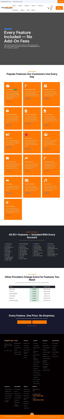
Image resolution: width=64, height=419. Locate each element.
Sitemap (58, 416)
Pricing (28, 10)
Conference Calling (49, 162)
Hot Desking (9, 184)
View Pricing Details (32, 325)
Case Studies (15, 10)
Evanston (54, 354)
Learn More (8, 101)
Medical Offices (45, 345)
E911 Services (26, 393)
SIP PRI (25, 357)
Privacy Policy (26, 408)
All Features (35, 343)
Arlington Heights (55, 352)
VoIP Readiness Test (8, 393)
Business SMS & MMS (11, 114)
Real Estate (45, 349)
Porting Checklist (8, 397)
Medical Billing (17, 402)
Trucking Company (17, 395)
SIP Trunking (26, 347)
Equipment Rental (17, 343)
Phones (14, 5)
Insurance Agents (46, 347)
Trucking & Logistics (46, 352)
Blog (55, 416)
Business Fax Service (49, 89)
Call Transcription (48, 114)
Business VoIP (26, 343)
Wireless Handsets (17, 352)
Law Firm (16, 391)
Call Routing (26, 401)
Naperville (54, 347)
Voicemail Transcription (31, 114)
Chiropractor (16, 400)
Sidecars (15, 349)
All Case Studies (17, 389)
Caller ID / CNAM (36, 379)
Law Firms (45, 343)
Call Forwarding (29, 162)
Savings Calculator (8, 389)
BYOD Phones (26, 395)
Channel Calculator (8, 395)
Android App (26, 403)
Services (20, 5)
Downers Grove (55, 356)
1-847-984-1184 (51, 8)
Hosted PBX (26, 345)
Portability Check (8, 391)
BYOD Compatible (17, 354)
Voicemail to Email (10, 162)
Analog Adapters (17, 347)
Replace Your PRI (46, 356)
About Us (33, 10)
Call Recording (28, 138)
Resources (40, 5)
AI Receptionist (9, 89)
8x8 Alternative (46, 364)
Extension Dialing (10, 206)
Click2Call (25, 355)
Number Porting (27, 391)
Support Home (26, 389)
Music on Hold (47, 184)
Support (22, 10)
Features (33, 5)
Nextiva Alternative (46, 370)
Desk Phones (16, 345)
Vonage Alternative (46, 358)
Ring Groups (9, 138)
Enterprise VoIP (27, 349)
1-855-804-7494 (4, 1)
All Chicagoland (55, 343)
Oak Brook (54, 349)
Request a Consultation (48, 416)
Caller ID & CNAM (29, 184)
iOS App (25, 405)
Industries (27, 5)
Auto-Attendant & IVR (30, 89)
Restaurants (45, 354)
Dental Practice (17, 393)
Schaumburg (54, 345)
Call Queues (47, 138)
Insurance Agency (17, 397)
